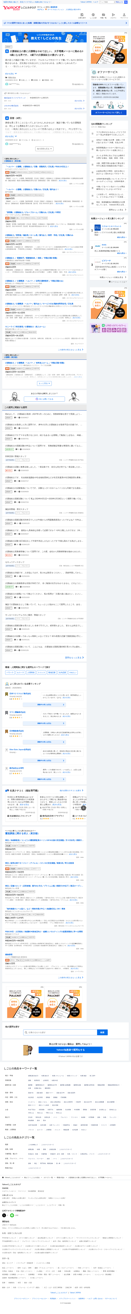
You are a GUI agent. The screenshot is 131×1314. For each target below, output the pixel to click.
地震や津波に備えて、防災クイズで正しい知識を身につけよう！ (27, 2)
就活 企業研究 (68, 1102)
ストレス (41, 672)
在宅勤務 (91, 1117)
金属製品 (77, 1271)
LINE (16, 1215)
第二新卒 (92, 1075)
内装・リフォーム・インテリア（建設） (27, 1287)
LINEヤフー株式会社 (9, 1225)
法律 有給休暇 (32, 1125)
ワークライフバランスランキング (87, 1238)
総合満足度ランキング (45, 1238)
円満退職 (63, 1097)
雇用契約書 (84, 1125)
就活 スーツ (32, 1105)
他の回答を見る (43, 149)
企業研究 (46, 1080)
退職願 (55, 1097)
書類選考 (47, 1088)
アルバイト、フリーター (36, 1158)
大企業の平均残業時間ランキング (73, 1249)
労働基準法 (66, 1125)
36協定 (75, 1125)
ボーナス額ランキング (27, 1238)
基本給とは (112, 1109)
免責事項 (81, 1298)
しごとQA (93, 18)
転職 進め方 (45, 1075)
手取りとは (49, 1113)
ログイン (40, 9)
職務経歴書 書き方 (113, 1085)
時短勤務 (31, 1120)
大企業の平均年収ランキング (12, 1246)
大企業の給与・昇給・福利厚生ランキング (16, 1253)
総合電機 (67, 1274)
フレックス (112, 1117)
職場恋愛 (52, 672)
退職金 (85, 1109)
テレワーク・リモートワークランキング (36, 1241)
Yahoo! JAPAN (85, 2)
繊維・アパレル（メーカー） (45, 1268)
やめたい (73, 672)
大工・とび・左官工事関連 (53, 1287)
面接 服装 (40, 1093)
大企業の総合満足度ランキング (61, 1246)
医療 (3, 1283)
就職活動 (31, 1149)
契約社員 (38, 1117)
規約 (53, 1298)
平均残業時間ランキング (10, 1241)
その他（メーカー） (37, 1278)
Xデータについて (111, 1298)
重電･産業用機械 (108, 1271)
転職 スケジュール (58, 1075)
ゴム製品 (39, 1271)
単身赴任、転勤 (33, 1154)
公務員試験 (52, 1149)
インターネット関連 (43, 1263)
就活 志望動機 (99, 1102)
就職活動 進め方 (33, 1075)
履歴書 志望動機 (65, 1085)
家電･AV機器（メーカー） (82, 1274)
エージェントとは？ (119, 282)
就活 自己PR (88, 1102)
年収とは (59, 1113)
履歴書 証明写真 (89, 1085)
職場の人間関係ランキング (112, 1238)
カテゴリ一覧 (48, 1177)
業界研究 (37, 1080)
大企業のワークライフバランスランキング (16, 1249)
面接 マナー (49, 1093)
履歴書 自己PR (52, 1085)
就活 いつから (42, 1102)
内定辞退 (40, 1097)
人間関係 (31, 672)
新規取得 (54, 7)
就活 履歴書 (110, 1102)
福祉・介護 (28, 1283)
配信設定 (41, 1191)
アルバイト (64, 1117)
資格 (98, 1117)
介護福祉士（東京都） (13, 161)
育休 (44, 1120)
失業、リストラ (72, 1154)
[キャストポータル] (25, 1002)
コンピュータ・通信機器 (103, 1274)
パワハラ (10, 672)
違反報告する (79, 84)
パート (55, 1117)
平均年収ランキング (9, 1238)
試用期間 (113, 1125)
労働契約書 (94, 1125)
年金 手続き (32, 1109)
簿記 (35, 1163)
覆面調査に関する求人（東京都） (22, 833)
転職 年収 (55, 1080)
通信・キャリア (7, 1263)
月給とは (40, 1113)
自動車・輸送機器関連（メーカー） (14, 1278)
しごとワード (51, 1205)
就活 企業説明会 (55, 1102)
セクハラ (20, 672)
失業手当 (50, 1109)
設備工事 (69, 1287)
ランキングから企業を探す (37, 1198)
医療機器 (31, 1274)
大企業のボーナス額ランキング (36, 1246)
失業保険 (41, 1109)
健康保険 (59, 1109)
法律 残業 (43, 1125)
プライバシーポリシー (21, 1298)
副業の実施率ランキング (87, 1241)
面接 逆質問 (71, 1093)
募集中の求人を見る (44, 704)
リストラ (104, 1125)
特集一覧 (103, 18)
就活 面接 (55, 1105)
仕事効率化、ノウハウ (87, 1154)
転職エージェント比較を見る (111, 277)
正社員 (30, 1117)
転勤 (104, 1117)
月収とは (31, 1113)
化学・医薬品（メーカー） (102, 1268)
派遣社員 (47, 1117)
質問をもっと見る (73, 658)
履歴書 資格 (77, 1085)
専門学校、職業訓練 (46, 1163)
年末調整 (77, 1109)
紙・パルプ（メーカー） (66, 1268)
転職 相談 (83, 1075)
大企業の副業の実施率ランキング (46, 1253)
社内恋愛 (62, 672)
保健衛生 (11, 1283)
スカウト (113, 18)
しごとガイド (40, 1205)
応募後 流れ (38, 1088)
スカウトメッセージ (9, 1191)
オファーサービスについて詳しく (108, 113)
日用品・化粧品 (7, 1271)
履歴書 (30, 1085)
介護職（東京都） (11, 357)
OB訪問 (78, 1102)
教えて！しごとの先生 (32, 1177)
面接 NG (31, 1093)
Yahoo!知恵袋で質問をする (70, 1050)
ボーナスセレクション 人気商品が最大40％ (64, 9)
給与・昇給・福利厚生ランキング (64, 1241)
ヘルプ (95, 2)
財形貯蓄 (93, 1109)
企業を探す (82, 18)
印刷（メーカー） (84, 1268)
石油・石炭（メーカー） (24, 1271)
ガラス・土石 (50, 1271)
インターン (31, 1102)
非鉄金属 (67, 1271)
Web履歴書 (32, 1191)
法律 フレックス (54, 1125)
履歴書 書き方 (40, 1085)
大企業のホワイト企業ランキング (86, 1246)
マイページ (124, 18)
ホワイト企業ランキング (64, 1238)
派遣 (48, 1158)
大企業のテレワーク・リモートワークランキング (105, 1249)
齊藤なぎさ (119, 2)
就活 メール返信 (44, 1105)
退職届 (48, 1097)
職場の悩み (12, 77)
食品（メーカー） (8, 1268)
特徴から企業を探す (19, 1198)
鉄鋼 (59, 1271)
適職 (29, 1080)
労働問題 (44, 1154)
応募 (29, 1088)
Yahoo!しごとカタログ (12, 1177)
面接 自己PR (60, 1093)
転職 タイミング (72, 1075)
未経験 (83, 1117)
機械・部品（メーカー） (91, 1271)
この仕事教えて (33, 1144)
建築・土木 (6, 1287)
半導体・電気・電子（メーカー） (49, 1274)
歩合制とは (102, 1109)
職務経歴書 (101, 1085)
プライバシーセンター (39, 1298)
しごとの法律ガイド (27, 1205)
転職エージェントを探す (57, 1198)
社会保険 (68, 1109)
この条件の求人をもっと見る (69, 350)
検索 (126, 2)
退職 (44, 1149)
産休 (38, 1120)
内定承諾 (31, 1097)
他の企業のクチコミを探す (70, 790)
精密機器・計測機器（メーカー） (13, 1274)
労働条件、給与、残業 (57, 1154)
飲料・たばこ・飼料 (24, 1268)
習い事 (58, 1163)
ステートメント (67, 1298)
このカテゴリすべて (47, 1144)
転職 (38, 1149)
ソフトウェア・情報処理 (24, 1263)
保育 (19, 1283)
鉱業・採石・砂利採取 (82, 1287)
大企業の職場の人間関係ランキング (47, 1249)
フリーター (74, 1117)
